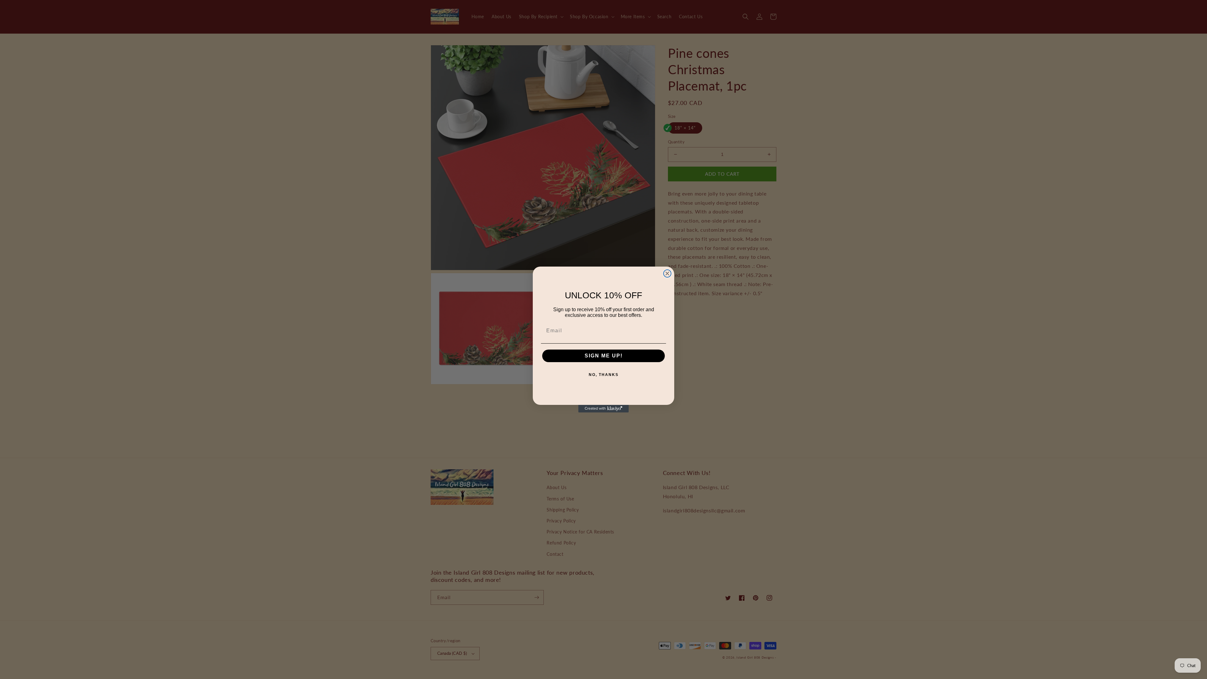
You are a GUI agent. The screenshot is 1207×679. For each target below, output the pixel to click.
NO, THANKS (604, 375)
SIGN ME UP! (604, 355)
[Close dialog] (667, 273)
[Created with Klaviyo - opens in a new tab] (603, 408)
